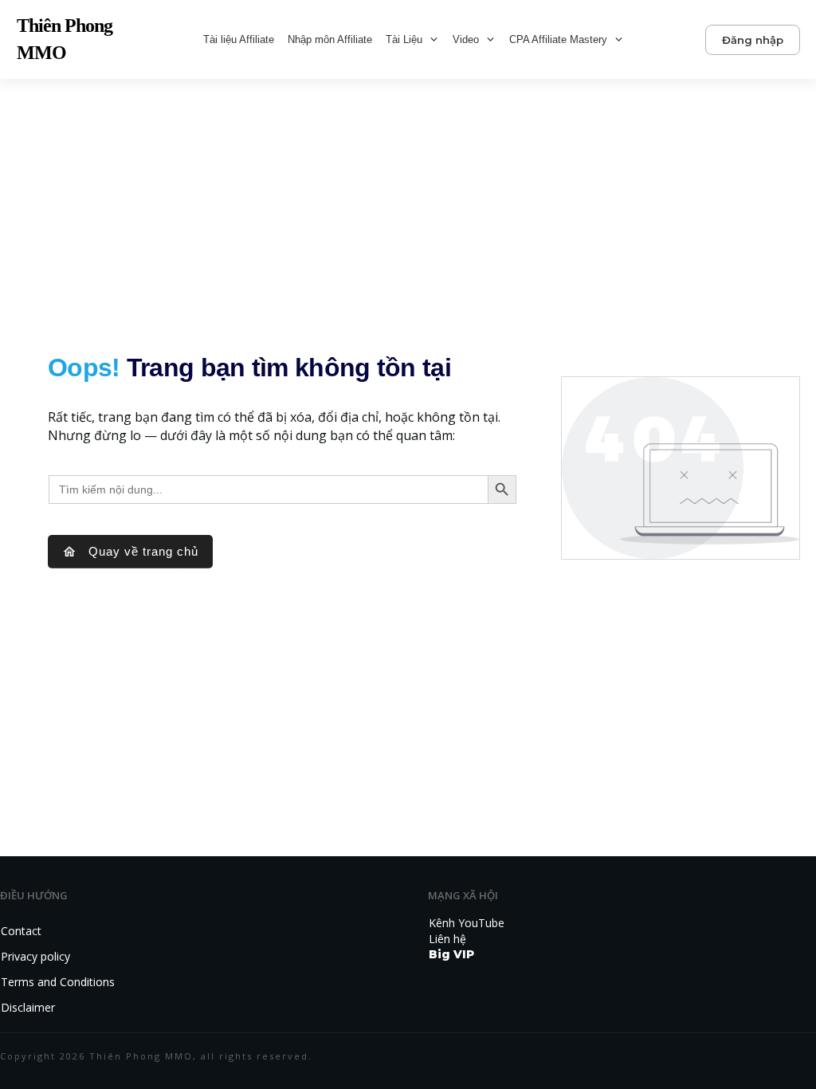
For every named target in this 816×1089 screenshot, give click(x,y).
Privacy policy (35, 956)
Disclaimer (28, 1007)
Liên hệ (447, 938)
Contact (21, 930)
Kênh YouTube (466, 922)
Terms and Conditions (58, 981)
